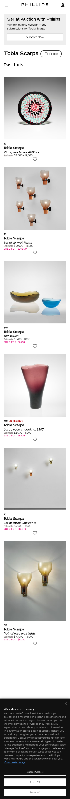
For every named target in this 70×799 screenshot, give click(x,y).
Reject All (35, 782)
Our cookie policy (14, 762)
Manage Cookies (35, 771)
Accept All (35, 792)
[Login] (63, 5)
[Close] (66, 703)
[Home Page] (35, 5)
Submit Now (35, 37)
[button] (35, 119)
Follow (53, 53)
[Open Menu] (9, 5)
